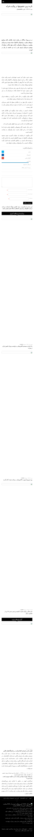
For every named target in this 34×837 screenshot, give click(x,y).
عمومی (3, 773)
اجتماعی (16, 773)
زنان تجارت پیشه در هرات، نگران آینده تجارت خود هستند (18, 818)
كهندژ (17, 834)
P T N (22, 773)
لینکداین (29, 161)
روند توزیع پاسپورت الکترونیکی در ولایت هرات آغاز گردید (17, 479)
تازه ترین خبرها (12, 773)
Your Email (30, 194)
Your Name (30, 189)
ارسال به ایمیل (27, 164)
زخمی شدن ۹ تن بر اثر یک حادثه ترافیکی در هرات (20, 814)
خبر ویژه (7, 773)
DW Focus (17, 1)
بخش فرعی (17, 800)
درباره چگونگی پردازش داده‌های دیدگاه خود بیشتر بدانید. (17, 208)
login (21, 344)
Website (30, 198)
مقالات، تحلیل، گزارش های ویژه (20, 774)
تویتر (29, 151)
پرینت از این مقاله (26, 167)
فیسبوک (29, 155)
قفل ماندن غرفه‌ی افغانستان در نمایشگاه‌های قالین (17, 751)
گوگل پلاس (28, 158)
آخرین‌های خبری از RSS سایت (22, 805)
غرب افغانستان (21, 9)
